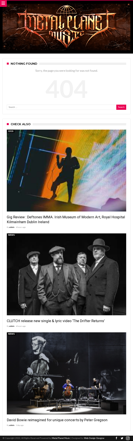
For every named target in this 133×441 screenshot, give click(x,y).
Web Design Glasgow (94, 438)
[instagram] (127, 438)
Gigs (10, 131)
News (11, 235)
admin (11, 227)
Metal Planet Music (61, 438)
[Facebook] (116, 438)
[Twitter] (122, 438)
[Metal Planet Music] (66, 3)
